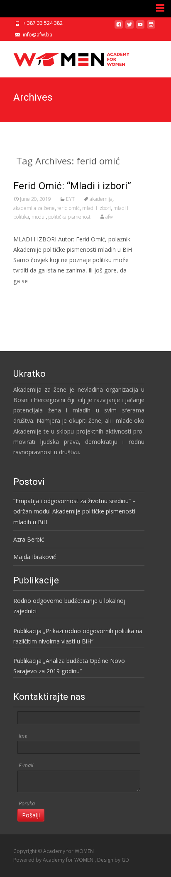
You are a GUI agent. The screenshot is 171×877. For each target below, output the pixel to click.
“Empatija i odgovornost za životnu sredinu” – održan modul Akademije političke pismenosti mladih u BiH (74, 511)
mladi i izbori (96, 208)
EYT (70, 198)
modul (39, 216)
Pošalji (31, 815)
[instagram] (151, 27)
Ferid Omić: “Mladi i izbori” (72, 186)
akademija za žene (34, 208)
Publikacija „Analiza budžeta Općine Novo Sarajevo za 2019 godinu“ (69, 666)
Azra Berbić (28, 539)
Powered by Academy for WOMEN (54, 859)
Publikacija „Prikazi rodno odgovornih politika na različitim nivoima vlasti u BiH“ (77, 636)
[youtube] (140, 27)
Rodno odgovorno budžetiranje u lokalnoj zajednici (69, 606)
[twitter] (129, 27)
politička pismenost (69, 216)
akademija (101, 198)
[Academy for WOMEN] (64, 57)
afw (109, 216)
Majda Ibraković (34, 557)
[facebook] (119, 27)
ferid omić (68, 208)
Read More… (31, 296)
